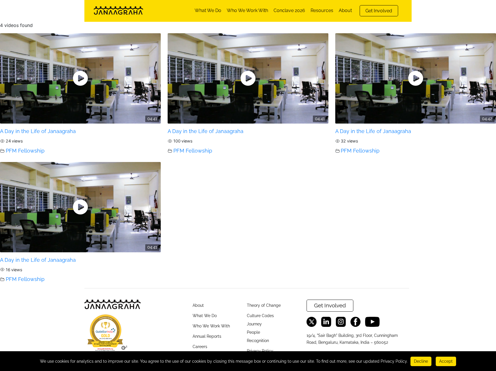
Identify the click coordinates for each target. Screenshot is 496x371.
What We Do (208, 10)
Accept (446, 361)
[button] (105, 334)
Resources (322, 10)
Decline (421, 361)
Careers (200, 346)
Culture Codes (260, 315)
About (345, 10)
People (253, 332)
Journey (254, 324)
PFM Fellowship (25, 151)
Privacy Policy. (394, 361)
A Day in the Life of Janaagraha (38, 131)
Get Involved (378, 10)
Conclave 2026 (289, 10)
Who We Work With (247, 10)
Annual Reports (207, 336)
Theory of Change (264, 305)
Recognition (258, 340)
